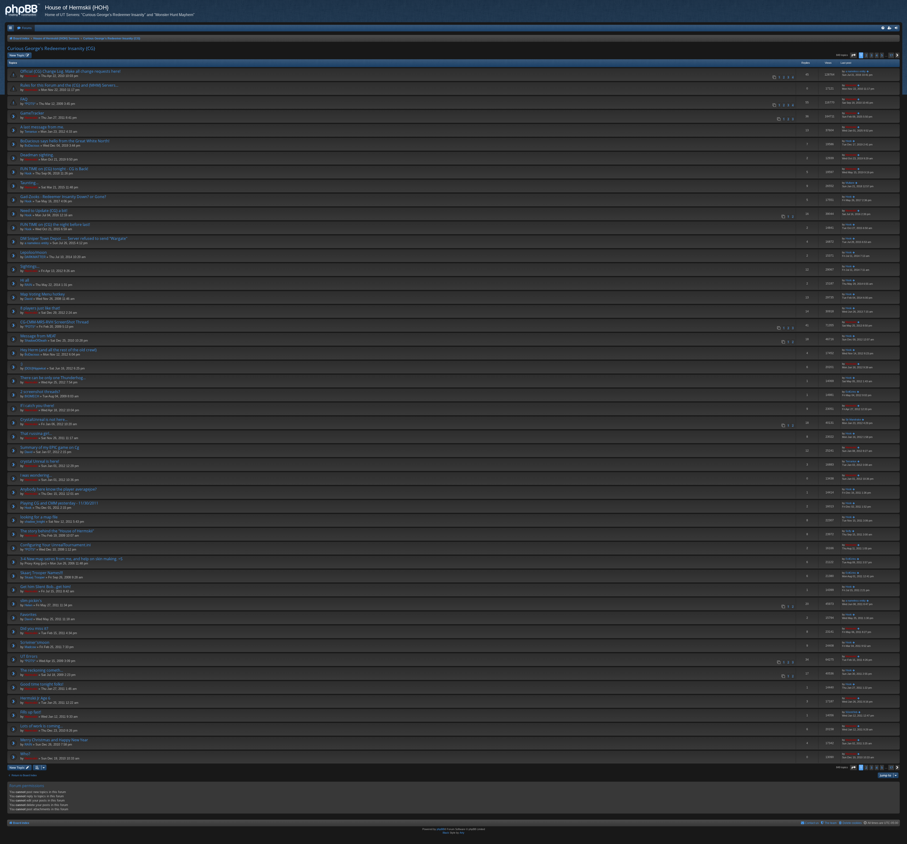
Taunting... (29, 182)
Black (446, 832)
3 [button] (871, 55)
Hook (849, 141)
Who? (25, 753)
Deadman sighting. (37, 154)
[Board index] (25, 10)
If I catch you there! (37, 405)
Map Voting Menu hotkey (42, 294)
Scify (848, 531)
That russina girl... (36, 433)
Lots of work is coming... (41, 726)
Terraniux (31, 131)
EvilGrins (851, 391)
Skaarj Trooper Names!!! (41, 572)
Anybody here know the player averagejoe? (58, 489)
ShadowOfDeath (36, 340)
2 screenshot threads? (40, 391)
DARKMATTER (35, 257)
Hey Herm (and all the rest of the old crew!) (58, 349)
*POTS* (30, 104)
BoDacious (32, 145)
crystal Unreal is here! (39, 461)
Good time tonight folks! (41, 684)
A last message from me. (42, 127)
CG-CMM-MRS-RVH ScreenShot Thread (54, 322)
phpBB (440, 829)
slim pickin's (31, 600)
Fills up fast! (30, 712)
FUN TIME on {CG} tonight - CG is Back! (54, 168)
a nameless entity (856, 71)
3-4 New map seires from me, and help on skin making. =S (71, 558)
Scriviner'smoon (34, 642)
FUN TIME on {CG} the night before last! (55, 224)
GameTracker (32, 113)
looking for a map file (39, 517)
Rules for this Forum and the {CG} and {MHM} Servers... (69, 85)
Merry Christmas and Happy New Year (54, 739)
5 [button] (882, 55)
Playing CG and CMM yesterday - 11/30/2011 (59, 503)
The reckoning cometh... (41, 670)
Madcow (30, 647)
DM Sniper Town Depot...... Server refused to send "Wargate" (73, 238)
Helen (28, 605)
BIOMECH (32, 396)
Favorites (28, 614)
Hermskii (31, 76)
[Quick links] (10, 28)
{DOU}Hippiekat (35, 368)
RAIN (28, 285)
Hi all (24, 280)
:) (21, 363)
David (28, 299)
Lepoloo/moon (33, 252)
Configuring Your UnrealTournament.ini (55, 544)
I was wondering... (36, 475)
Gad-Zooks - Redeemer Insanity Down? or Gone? (63, 196)
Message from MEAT (38, 336)
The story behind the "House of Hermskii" (57, 531)
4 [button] (876, 55)
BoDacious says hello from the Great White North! (64, 141)
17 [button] (891, 55)
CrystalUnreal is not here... (44, 419)
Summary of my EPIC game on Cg (49, 447)
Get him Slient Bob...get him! (45, 586)
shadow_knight (35, 521)
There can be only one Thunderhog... (53, 377)
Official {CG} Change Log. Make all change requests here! (70, 71)
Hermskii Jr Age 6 (35, 698)
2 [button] (866, 55)
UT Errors (29, 656)
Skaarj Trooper (35, 577)
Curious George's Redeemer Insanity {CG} (51, 48)
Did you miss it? (34, 628)
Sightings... (29, 266)
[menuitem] (24, 28)
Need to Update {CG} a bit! (43, 210)
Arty (462, 832)
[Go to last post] (867, 71)
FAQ (23, 99)
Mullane (850, 182)
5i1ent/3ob (851, 712)
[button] (853, 55)
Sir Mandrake (853, 419)
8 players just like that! (40, 308)
